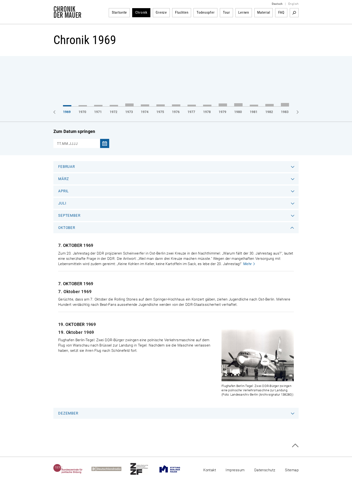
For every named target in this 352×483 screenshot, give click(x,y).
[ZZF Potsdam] (143, 469)
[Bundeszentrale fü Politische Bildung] (72, 469)
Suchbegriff (294, 12)
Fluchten (181, 12)
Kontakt (209, 470)
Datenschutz (264, 470)
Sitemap (292, 470)
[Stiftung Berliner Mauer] (174, 469)
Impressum (235, 470)
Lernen (243, 12)
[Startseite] (67, 15)
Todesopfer (206, 12)
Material (263, 12)
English (293, 4)
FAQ (281, 12)
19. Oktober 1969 (76, 332)
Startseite (119, 12)
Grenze (161, 12)
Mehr (247, 264)
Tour (226, 12)
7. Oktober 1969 (75, 291)
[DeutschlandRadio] (110, 469)
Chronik (141, 12)
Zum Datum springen (74, 131)
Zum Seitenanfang (295, 445)
